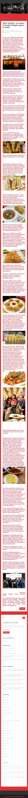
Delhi (6, 705)
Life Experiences (8, 733)
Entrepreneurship (8, 712)
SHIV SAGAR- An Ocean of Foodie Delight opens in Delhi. (13, 25)
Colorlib (13, 796)
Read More (22, 608)
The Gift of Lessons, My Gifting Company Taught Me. (13, 671)
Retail (6, 748)
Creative (6, 702)
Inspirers (6, 728)
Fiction (6, 715)
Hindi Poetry (7, 723)
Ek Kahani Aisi (7, 707)
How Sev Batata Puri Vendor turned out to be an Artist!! (12, 281)
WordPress (22, 796)
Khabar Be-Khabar (8, 730)
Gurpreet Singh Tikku (17, 31)
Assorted (6, 697)
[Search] (23, 618)
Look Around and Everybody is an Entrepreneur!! (14, 676)
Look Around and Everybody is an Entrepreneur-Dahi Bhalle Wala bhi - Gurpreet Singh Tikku (14, 675)
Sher (6, 751)
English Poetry (8, 710)
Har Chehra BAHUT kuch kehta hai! (12, 720)
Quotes (6, 745)
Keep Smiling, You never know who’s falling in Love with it (13, 660)
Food (6, 717)
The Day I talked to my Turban (9, 653)
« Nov (5, 782)
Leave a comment (6, 32)
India (6, 725)
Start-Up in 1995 (6, 650)
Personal (6, 735)
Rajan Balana (7, 679)
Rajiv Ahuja (7, 687)
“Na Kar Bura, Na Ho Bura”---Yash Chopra (13, 669)
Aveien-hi (6, 700)
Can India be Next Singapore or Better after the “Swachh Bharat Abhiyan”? (14, 679)
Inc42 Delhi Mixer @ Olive (8, 648)
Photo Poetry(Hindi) (9, 738)
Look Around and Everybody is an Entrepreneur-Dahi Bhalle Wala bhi (13, 656)
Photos (6, 740)
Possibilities (7, 743)
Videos (6, 756)
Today (6, 753)
